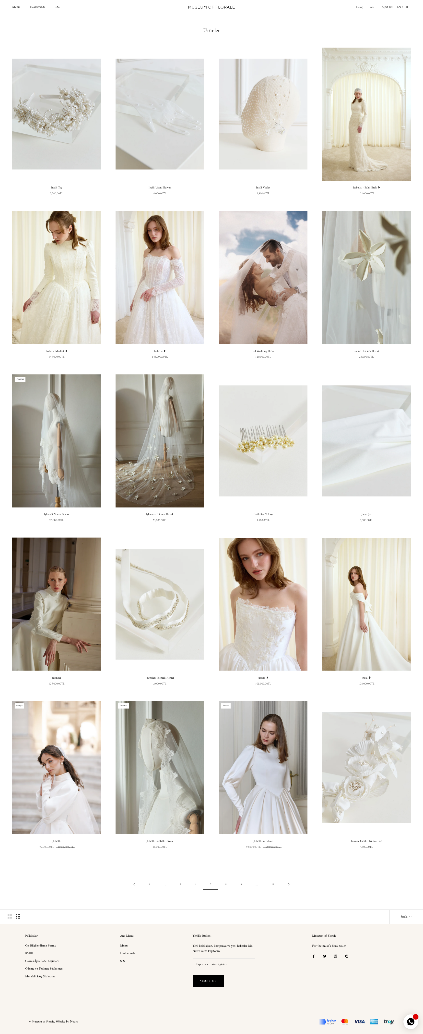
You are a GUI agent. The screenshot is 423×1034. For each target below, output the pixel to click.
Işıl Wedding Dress (263, 351)
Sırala (404, 917)
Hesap (359, 7)
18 (272, 884)
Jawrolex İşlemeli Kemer (160, 678)
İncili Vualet (263, 187)
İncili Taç (56, 187)
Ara (372, 7)
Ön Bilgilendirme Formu (40, 945)
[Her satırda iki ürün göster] (10, 916)
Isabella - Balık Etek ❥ (366, 187)
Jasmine (56, 678)
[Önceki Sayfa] (134, 884)
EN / (400, 7)
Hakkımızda (37, 7)
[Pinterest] (346, 956)
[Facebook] (313, 956)
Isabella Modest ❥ (57, 351)
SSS (58, 7)
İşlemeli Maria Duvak (56, 514)
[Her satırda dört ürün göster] (18, 916)
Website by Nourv (67, 1021)
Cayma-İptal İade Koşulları (42, 961)
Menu (16, 7)
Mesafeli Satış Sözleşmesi (40, 976)
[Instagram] (335, 956)
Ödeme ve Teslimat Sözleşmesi (44, 968)
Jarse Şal (366, 514)
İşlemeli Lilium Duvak (366, 351)
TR (406, 7)
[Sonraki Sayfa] (288, 884)
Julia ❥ (366, 678)
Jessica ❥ (263, 678)
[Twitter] (324, 956)
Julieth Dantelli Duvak (160, 841)
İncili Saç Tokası (263, 514)
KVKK (29, 953)
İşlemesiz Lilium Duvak (160, 514)
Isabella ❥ (160, 351)
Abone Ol (208, 981)
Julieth (56, 841)
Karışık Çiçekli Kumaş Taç (366, 841)
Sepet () (387, 7)
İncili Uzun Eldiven (160, 187)
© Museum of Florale (41, 1021)
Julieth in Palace (263, 841)
